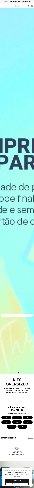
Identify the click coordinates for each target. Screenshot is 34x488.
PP (6, 417)
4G (11, 426)
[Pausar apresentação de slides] (14, 372)
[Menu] (2, 6)
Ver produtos (17, 315)
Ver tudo (30, 438)
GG (17, 422)
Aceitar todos (17, 480)
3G (27, 422)
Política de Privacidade (16, 472)
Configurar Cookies (17, 484)
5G (22, 426)
